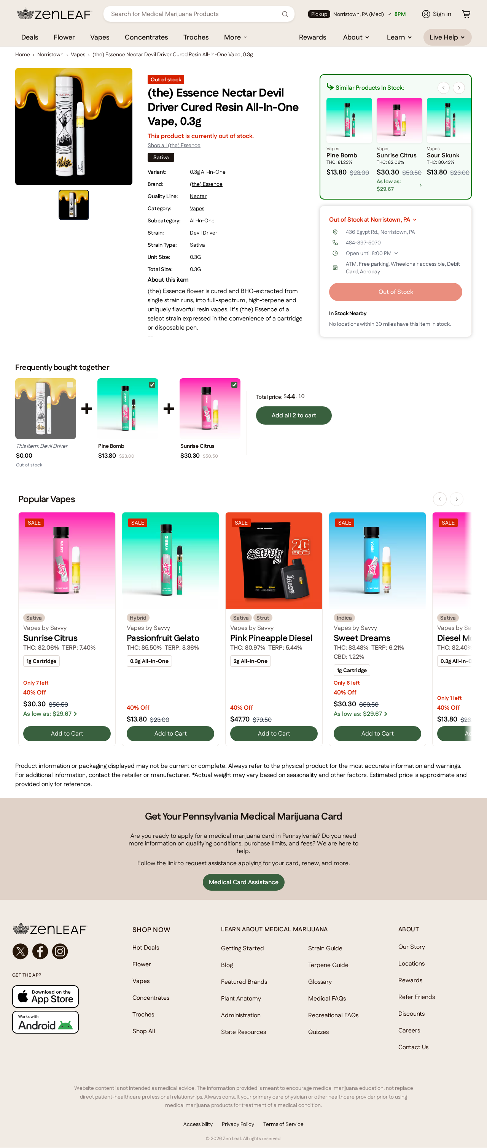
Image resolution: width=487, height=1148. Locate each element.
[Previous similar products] (444, 88)
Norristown (50, 54)
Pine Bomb (111, 446)
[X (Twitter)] (20, 951)
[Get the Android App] (57, 1022)
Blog (227, 965)
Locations (411, 963)
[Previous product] (440, 499)
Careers (409, 1030)
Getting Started (242, 948)
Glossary (320, 981)
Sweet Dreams (362, 638)
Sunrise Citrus (197, 446)
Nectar (198, 196)
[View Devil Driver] (45, 408)
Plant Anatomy (241, 998)
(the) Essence (206, 184)
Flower (64, 37)
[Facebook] (40, 951)
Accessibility (198, 1124)
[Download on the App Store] (57, 996)
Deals (29, 37)
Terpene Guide (328, 965)
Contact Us (413, 1047)
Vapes (100, 37)
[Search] (285, 14)
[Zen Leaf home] (54, 13)
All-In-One (202, 220)
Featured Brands (244, 981)
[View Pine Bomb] (127, 408)
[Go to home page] (57, 928)
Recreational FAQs (333, 1015)
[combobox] (195, 14)
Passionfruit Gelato (163, 638)
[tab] (74, 205)
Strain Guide (325, 948)
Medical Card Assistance (244, 882)
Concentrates (146, 37)
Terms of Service (283, 1124)
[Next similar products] (459, 88)
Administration (241, 1015)
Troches (196, 37)
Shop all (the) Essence (174, 145)
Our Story (411, 946)
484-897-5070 (363, 242)
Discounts (411, 1013)
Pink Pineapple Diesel (271, 638)
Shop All (143, 1031)
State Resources (243, 1031)
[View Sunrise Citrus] (210, 408)
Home (22, 54)
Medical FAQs (327, 998)
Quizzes (318, 1031)
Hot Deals (145, 947)
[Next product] (456, 499)
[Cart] (466, 14)
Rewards (312, 37)
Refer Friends (416, 997)
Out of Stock (396, 291)
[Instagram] (60, 951)
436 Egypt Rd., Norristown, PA (380, 232)
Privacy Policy (238, 1124)
